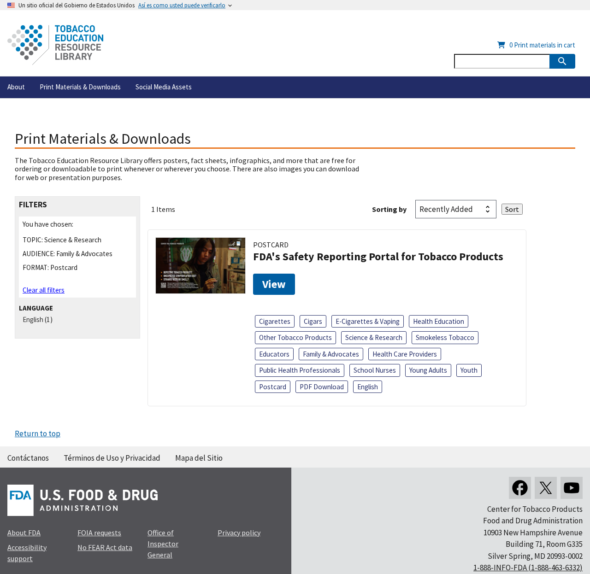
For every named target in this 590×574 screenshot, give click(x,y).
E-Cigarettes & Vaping (368, 321)
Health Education (438, 321)
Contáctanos (28, 458)
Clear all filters (44, 290)
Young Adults (428, 370)
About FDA (24, 532)
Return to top (37, 433)
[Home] (55, 45)
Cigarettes (274, 321)
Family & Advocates (331, 354)
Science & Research (373, 337)
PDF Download (322, 386)
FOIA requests (99, 532)
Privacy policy (239, 532)
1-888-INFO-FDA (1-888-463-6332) (528, 567)
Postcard (272, 386)
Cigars (313, 321)
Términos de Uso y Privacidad (112, 458)
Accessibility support (27, 553)
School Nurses (375, 370)
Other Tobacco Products (295, 337)
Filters (33, 204)
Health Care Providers (404, 354)
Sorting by (389, 209)
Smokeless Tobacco (445, 337)
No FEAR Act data (104, 547)
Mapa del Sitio (199, 458)
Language (36, 308)
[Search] (562, 61)
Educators (274, 354)
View (274, 284)
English (33, 319)
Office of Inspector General (163, 543)
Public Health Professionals (299, 370)
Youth (469, 370)
